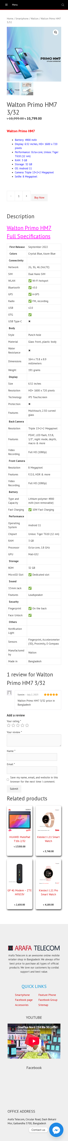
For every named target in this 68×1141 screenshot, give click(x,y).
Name (11, 751)
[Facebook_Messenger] (56, 1130)
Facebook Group (47, 1000)
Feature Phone (47, 995)
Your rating (14, 721)
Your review (14, 732)
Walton (34, 18)
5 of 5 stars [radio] (27, 725)
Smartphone (21, 18)
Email (11, 764)
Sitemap (43, 1005)
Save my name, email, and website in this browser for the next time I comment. (34, 779)
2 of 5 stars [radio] (13, 725)
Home (10, 18)
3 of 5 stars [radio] (18, 725)
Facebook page (24, 1000)
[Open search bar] (63, 5)
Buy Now (39, 197)
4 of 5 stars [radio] (22, 725)
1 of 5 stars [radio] (9, 725)
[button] (56, 32)
